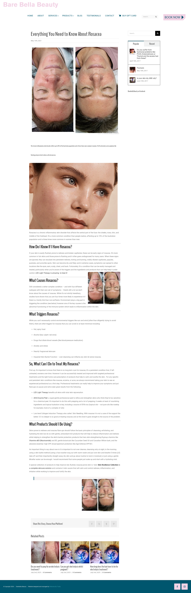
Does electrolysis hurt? (99, 566)
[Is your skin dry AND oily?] (132, 79)
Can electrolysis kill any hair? (41, 566)
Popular (136, 44)
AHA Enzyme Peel (40, 398)
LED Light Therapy (41, 392)
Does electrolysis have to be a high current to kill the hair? (73, 568)
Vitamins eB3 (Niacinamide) (40, 440)
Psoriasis (140, 68)
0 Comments (47, 569)
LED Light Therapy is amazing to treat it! (51, 273)
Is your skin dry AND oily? (147, 78)
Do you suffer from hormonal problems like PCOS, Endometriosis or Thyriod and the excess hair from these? (147, 54)
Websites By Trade (55, 586)
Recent (152, 44)
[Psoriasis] (132, 68)
